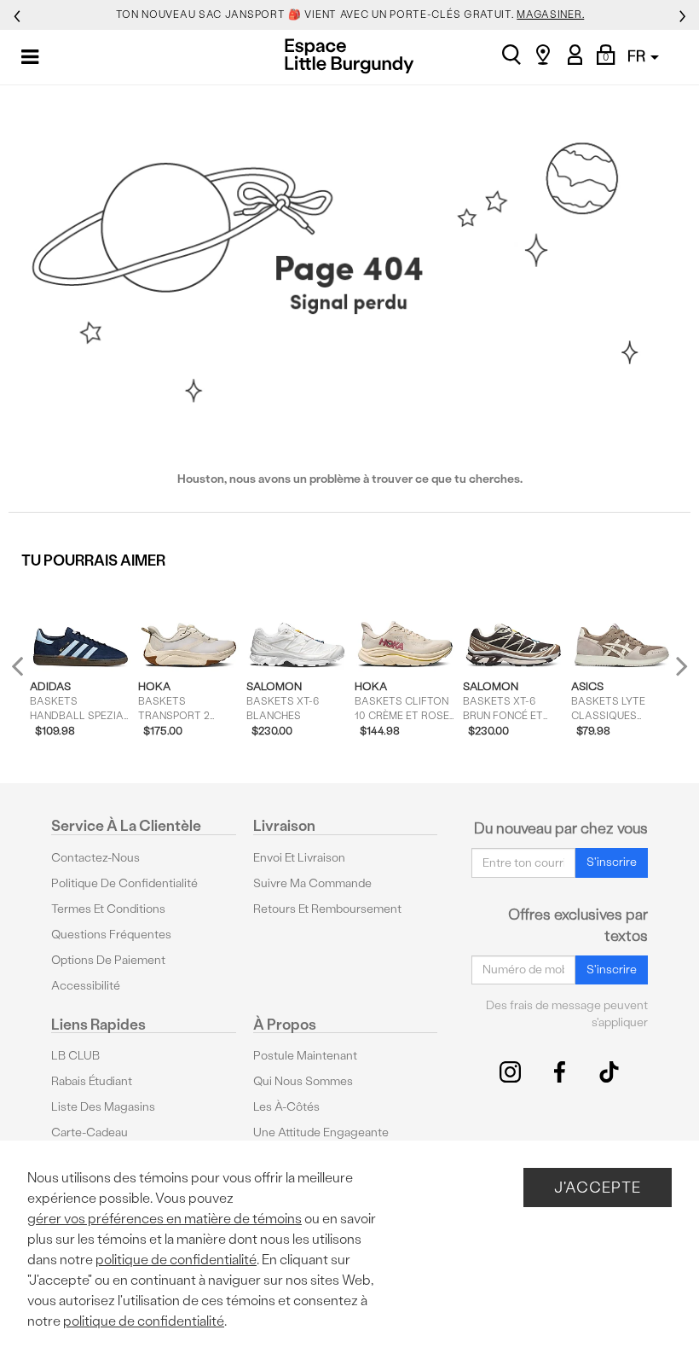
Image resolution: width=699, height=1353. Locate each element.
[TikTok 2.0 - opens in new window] (609, 1072)
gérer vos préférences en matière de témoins (164, 1219)
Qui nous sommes (303, 1081)
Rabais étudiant (91, 1081)
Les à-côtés (286, 1107)
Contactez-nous (95, 858)
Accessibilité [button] (85, 985)
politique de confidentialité (176, 1259)
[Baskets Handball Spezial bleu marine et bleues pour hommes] (80, 625)
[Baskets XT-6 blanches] (297, 625)
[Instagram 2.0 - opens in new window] (510, 1072)
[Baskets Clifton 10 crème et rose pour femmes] (405, 625)
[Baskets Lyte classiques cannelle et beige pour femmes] (622, 625)
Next (677, 666)
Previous (28, 673)
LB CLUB (75, 1055)
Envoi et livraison (299, 858)
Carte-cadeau (89, 1132)
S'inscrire (611, 862)
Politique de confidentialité (124, 883)
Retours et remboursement (327, 909)
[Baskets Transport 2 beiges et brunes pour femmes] (189, 625)
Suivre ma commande (312, 883)
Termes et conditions (108, 909)
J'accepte (597, 1187)
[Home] (349, 56)
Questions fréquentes (111, 934)
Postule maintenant (305, 1055)
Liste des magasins (103, 1107)
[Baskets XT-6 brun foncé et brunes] (513, 625)
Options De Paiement (108, 960)
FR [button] (638, 56)
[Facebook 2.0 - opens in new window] (559, 1072)
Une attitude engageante (321, 1132)
